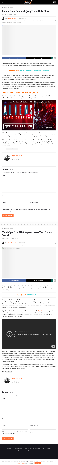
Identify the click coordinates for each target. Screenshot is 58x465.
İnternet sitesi (34, 202)
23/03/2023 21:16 (22, 242)
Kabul (37, 463)
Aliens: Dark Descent (12, 149)
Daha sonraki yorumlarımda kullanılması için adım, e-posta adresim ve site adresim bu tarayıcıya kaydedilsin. (27, 210)
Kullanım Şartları (21, 463)
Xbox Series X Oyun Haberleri (14, 22)
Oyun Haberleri (10, 7)
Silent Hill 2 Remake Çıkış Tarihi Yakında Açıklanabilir (34, 70)
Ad (3, 195)
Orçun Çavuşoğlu (12, 18)
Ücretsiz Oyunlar (27, 448)
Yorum (4, 175)
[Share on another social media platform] (55, 58)
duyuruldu (40, 311)
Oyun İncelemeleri (18, 448)
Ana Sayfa (4, 7)
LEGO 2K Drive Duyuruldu (34, 295)
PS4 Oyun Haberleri (27, 20)
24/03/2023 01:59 (22, 18)
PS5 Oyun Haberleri (37, 20)
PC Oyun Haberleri (18, 20)
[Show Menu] (2, 2)
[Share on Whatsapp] (52, 58)
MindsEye (9, 371)
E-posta (4, 202)
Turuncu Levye (31, 457)
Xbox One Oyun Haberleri (41, 450)
